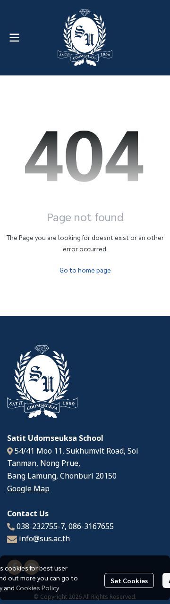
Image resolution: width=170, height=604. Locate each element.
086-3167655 (91, 526)
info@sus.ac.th (44, 539)
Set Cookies (129, 580)
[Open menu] (14, 37)
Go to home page (85, 269)
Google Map (28, 489)
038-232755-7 (41, 526)
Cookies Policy (37, 587)
